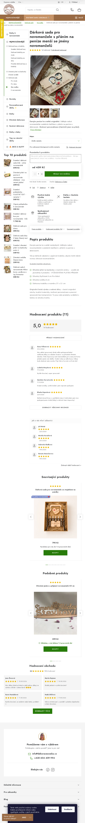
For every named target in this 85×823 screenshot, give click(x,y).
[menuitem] (14, 18)
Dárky (11, 114)
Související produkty (73, 229)
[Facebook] (47, 769)
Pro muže (14, 81)
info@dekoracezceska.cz (44, 753)
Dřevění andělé (13, 75)
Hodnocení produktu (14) (54, 229)
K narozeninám (16, 90)
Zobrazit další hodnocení (70, 465)
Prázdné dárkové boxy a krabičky (19, 65)
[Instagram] (52, 769)
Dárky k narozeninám (14, 34)
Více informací (35, 130)
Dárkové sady (12, 78)
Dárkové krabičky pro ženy (18, 59)
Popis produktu (36, 229)
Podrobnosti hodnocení (59, 50)
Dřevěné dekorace (17, 120)
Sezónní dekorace (16, 126)
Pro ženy (14, 84)
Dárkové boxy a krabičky (16, 46)
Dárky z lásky (14, 132)
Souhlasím (68, 809)
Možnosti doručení (75, 147)
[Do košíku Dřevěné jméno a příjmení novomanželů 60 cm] (55, 649)
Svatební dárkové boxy (18, 49)
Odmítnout (52, 809)
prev (31, 516)
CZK (62, 2)
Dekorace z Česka (61, 182)
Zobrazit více (42, 711)
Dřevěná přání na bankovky (17, 72)
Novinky (12, 99)
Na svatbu (14, 87)
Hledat (57, 10)
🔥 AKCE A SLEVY (16, 147)
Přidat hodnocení (55, 338)
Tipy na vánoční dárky (15, 139)
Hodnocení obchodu (42, 666)
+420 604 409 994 (73, 10)
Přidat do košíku (61, 174)
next (80, 516)
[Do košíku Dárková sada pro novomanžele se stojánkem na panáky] (55, 552)
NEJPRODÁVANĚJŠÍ (17, 42)
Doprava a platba (9, 2)
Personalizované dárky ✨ (16, 106)
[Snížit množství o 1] (35, 174)
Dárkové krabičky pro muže (18, 53)
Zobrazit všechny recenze (55, 407)
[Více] (79, 18)
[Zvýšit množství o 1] (42, 174)
